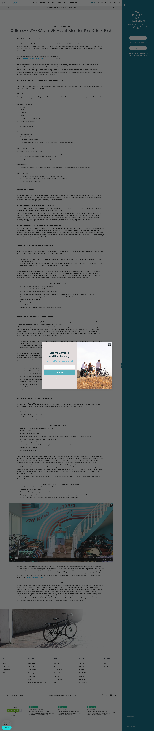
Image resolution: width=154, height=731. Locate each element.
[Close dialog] (109, 344)
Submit (59, 372)
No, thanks (59, 378)
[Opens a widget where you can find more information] (7, 728)
